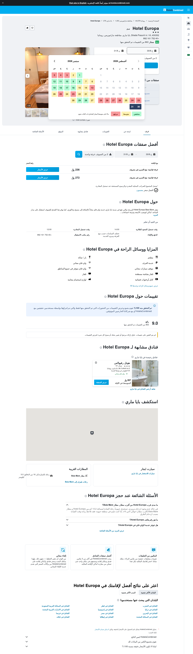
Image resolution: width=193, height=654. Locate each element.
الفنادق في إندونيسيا (105, 609)
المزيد (155, 215)
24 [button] (132, 100)
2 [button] (138, 81)
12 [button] (120, 87)
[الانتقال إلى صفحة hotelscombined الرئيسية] (173, 10)
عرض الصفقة (101, 382)
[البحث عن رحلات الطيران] (188, 17)
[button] (3, 3)
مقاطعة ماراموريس (126, 21)
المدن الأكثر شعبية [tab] (128, 592)
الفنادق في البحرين (150, 613)
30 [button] (138, 106)
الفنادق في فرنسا (62, 613)
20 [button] (113, 94)
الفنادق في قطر (107, 605)
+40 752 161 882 (151, 38)
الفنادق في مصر (107, 613)
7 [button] (107, 81)
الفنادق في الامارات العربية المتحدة (56, 609)
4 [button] (126, 81)
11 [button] (126, 87)
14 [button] (107, 87)
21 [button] (107, 94)
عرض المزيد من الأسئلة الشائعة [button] (112, 530)
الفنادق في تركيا (151, 609)
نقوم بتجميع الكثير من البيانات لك (142, 641)
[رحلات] (188, 47)
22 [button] (101, 94)
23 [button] (138, 100)
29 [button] (101, 100)
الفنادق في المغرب (150, 605)
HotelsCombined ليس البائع (143, 636)
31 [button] (132, 106)
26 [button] (120, 100)
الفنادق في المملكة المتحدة (147, 616)
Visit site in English (78, 3)
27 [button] (113, 100)
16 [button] (138, 94)
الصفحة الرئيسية (153, 21)
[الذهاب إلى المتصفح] (188, 40)
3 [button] (132, 81)
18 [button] (126, 94)
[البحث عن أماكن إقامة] (188, 23)
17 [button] (132, 94)
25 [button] (126, 100)
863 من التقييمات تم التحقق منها (134, 41)
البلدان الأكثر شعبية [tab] (148, 592)
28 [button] (107, 100)
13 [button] (113, 87)
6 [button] (113, 81)
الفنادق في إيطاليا (106, 616)
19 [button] (120, 94)
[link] (142, 388)
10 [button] (132, 87)
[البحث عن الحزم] (188, 34)
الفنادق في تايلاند (63, 616)
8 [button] (100, 81)
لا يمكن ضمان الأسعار (102, 629)
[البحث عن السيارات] (188, 29)
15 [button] (101, 87)
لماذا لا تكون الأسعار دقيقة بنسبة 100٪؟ (139, 646)
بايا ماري (109, 21)
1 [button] (100, 75)
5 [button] (119, 81)
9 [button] (138, 87)
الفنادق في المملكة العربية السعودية (55, 605)
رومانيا (143, 21)
